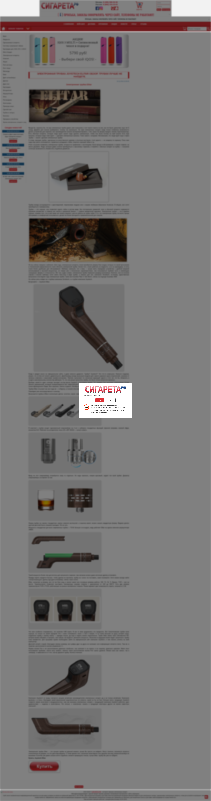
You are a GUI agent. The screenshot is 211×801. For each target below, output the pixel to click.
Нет (111, 400)
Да (100, 400)
